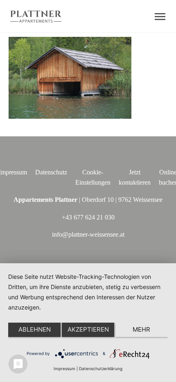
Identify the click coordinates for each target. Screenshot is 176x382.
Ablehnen (34, 329)
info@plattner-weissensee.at (88, 234)
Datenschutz (51, 172)
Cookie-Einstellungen (93, 177)
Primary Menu (160, 17)
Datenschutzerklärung (100, 368)
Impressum (64, 368)
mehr (141, 329)
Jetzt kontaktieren (135, 177)
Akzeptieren (88, 329)
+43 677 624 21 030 (88, 217)
